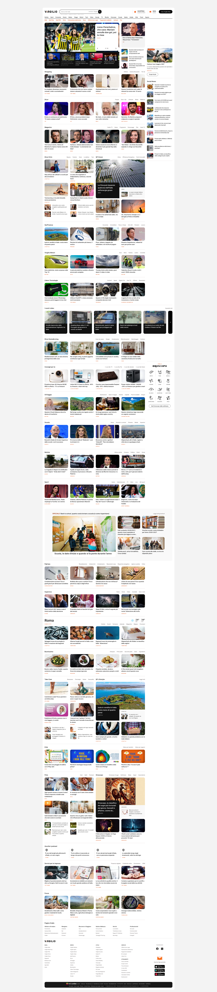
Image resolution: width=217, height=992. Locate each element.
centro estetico (99, 931)
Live (136, 482)
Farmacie (115, 624)
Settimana (123, 775)
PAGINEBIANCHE (112, 983)
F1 (127, 482)
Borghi (143, 394)
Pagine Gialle (49, 923)
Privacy (81, 986)
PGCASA (106, 983)
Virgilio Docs (48, 956)
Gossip (97, 17)
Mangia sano (48, 722)
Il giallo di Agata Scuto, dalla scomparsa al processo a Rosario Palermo (81, 472)
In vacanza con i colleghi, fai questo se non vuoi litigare (135, 716)
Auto (120, 252)
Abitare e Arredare (50, 926)
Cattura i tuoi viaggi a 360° (156, 64)
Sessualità (91, 679)
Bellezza (123, 93)
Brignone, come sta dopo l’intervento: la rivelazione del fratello (130, 501)
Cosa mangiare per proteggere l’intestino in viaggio (58, 736)
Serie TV (142, 127)
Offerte (126, 71)
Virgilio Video (73, 954)
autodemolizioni (82, 931)
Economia (58, 17)
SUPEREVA (148, 983)
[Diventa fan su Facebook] (157, 948)
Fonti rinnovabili (140, 157)
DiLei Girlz (48, 157)
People (117, 99)
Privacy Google (81, 14)
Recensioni (142, 280)
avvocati (132, 928)
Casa (46, 360)
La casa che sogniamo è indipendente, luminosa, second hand (80, 176)
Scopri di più (152, 74)
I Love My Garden (129, 367)
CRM (143, 863)
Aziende (122, 624)
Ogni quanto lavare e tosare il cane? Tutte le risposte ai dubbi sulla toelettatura (56, 794)
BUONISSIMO (142, 983)
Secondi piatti (128, 651)
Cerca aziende (124, 961)
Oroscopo (113, 17)
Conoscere (73, 701)
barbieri (97, 933)
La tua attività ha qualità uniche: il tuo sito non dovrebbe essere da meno (106, 883)
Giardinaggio (134, 339)
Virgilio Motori (50, 253)
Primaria (130, 422)
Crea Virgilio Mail (165, 11)
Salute (126, 17)
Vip (123, 41)
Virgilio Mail (47, 947)
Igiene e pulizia (135, 564)
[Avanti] (170, 322)
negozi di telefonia (117, 933)
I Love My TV (108, 367)
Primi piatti (120, 651)
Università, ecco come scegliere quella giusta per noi (59, 206)
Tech (86, 17)
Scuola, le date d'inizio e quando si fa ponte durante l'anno (83, 553)
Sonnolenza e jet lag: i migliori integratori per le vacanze (59, 729)
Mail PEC (58, 20)
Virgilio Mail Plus (48, 949)
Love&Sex (86, 157)
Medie (136, 422)
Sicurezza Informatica (127, 302)
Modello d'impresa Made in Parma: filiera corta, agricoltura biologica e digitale (81, 913)
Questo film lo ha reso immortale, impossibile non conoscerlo (137, 65)
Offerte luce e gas (93, 20)
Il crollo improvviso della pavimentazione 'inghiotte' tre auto (55, 327)
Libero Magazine (74, 971)
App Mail (47, 965)
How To (129, 280)
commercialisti (133, 931)
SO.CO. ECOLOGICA (49, 915)
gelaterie (64, 928)
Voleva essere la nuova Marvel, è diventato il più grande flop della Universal (106, 147)
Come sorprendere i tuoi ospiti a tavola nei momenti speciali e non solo (106, 913)
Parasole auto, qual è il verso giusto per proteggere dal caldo (104, 327)
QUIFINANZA (135, 983)
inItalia (131, 17)
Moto (125, 252)
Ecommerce (137, 863)
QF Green (99, 157)
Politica (133, 452)
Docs (84, 20)
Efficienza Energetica (128, 157)
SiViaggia (48, 395)
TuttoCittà (98, 976)
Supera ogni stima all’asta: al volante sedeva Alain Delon (106, 30)
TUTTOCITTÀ (120, 983)
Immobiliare (113, 225)
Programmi (123, 127)
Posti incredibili (135, 394)
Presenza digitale (116, 863)
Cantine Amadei (74, 917)
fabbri (46, 935)
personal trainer (134, 933)
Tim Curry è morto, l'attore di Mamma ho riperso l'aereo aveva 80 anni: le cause (56, 147)
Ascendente (141, 775)
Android (109, 280)
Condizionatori (48, 585)
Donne (64, 17)
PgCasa (47, 564)
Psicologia (78, 679)
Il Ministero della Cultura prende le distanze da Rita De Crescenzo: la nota (107, 472)
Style (80, 157)
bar (62, 931)
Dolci (135, 651)
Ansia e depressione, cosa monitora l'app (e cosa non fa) (85, 736)
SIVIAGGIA (129, 983)
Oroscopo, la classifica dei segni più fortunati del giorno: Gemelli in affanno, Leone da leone (107, 807)
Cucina (46, 673)
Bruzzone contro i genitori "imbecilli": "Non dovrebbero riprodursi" (105, 442)
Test (92, 157)
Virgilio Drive (48, 954)
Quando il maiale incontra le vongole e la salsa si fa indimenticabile (163, 86)
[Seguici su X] (162, 948)
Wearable (98, 302)
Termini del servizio (73, 14)
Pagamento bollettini (105, 20)
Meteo (70, 17)
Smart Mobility (99, 960)
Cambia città (48, 624)
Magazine (48, 127)
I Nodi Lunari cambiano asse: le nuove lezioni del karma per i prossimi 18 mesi (131, 836)
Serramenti (124, 585)
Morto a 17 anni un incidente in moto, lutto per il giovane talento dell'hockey (131, 472)
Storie (143, 452)
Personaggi (131, 127)
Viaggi (76, 17)
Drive (64, 20)
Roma (49, 620)
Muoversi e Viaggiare (85, 926)
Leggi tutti (142, 679)
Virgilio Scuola (99, 951)
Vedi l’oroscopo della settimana (159, 406)
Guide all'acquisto (135, 71)
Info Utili (130, 225)
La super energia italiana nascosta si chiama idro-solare (136, 193)
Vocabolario (124, 970)
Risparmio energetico (123, 564)
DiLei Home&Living (51, 339)
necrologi (115, 935)
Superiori (142, 422)
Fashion (75, 157)
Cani (81, 775)
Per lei (143, 71)
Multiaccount (48, 960)
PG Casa (98, 969)
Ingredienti (142, 651)
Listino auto (98, 958)
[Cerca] (99, 11)
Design (108, 339)
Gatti (86, 775)
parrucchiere (99, 928)
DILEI (125, 983)
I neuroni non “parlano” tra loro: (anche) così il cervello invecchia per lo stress (82, 720)
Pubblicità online (127, 863)
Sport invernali (125, 505)
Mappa (136, 624)
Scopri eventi (124, 963)
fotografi (132, 935)
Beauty (69, 157)
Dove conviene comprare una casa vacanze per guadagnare (136, 58)
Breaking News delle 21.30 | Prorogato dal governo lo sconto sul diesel (80, 327)
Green (99, 192)
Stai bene (47, 701)
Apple (115, 280)
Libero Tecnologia (51, 280)
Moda (136, 99)
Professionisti (134, 926)
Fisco (97, 246)
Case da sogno (100, 339)
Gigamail (47, 958)
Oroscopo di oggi (114, 775)
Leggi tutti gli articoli (159, 513)
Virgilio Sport (73, 949)
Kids (46, 747)
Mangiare (64, 926)
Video (91, 17)
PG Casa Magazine (100, 971)
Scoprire (72, 724)
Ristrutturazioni (125, 339)
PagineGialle (99, 965)
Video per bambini (128, 747)
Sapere (147, 17)
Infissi (143, 564)
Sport (51, 17)
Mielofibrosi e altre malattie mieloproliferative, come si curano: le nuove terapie (162, 117)
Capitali (127, 394)
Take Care (48, 679)
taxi (80, 928)
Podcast (91, 775)
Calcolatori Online (125, 974)
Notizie (46, 17)
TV (102, 17)
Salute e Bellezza (100, 926)
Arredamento (115, 339)
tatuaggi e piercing (100, 935)
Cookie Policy (87, 986)
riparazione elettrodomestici (51, 933)
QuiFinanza (49, 225)
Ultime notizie (118, 452)
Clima (119, 157)
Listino (136, 252)
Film (137, 127)
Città (136, 17)
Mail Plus (51, 20)
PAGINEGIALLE (89, 983)
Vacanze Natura (125, 416)
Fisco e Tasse (122, 225)
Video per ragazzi (140, 747)
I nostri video (49, 308)
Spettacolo (124, 121)
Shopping (98, 947)
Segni (134, 775)
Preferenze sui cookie (95, 986)
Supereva (48, 592)
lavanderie (115, 928)
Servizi (115, 926)
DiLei (46, 99)
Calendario (47, 962)
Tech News (73, 302)
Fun (121, 20)
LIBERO (78, 983)
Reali (97, 121)
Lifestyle (130, 99)
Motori (81, 17)
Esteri (138, 452)
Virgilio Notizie (73, 947)
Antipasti (112, 651)
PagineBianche (99, 973)
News (116, 127)
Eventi (109, 624)
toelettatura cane (117, 931)
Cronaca (126, 452)
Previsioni (142, 624)
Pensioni (137, 225)
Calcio (113, 482)
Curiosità (99, 35)
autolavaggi (81, 935)
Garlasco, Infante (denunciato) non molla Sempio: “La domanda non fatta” (81, 147)
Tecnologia (99, 93)
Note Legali (76, 986)
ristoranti (64, 933)
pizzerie (64, 935)
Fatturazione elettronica (74, 20)
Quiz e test (142, 592)
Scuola (120, 17)
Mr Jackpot (124, 954)
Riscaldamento (83, 564)
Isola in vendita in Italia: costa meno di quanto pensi (107, 710)
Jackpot (115, 20)
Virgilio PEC (47, 951)
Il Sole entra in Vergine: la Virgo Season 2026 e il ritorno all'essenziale (106, 836)
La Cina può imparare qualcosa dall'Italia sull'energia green (106, 187)
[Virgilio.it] (51, 12)
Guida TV (109, 127)
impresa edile (48, 931)
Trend (141, 17)
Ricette (107, 17)
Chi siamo (71, 986)
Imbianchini (92, 564)
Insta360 (149, 70)
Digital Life (122, 280)
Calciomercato (121, 482)
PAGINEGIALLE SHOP (98, 983)
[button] (116, 48)
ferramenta (47, 928)
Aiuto (46, 967)
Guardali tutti (168, 308)
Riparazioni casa (111, 564)
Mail (46, 20)
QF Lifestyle (100, 679)
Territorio (73, 645)
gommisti (81, 933)
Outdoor (142, 339)
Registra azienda (100, 967)
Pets (46, 775)
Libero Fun (123, 956)
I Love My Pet (118, 367)
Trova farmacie (125, 966)
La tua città (124, 968)
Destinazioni (103, 394)
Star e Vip (123, 99)
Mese (129, 775)
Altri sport (142, 482)
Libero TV (72, 973)
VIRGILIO (83, 983)
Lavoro (143, 225)
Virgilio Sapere (99, 949)
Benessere (70, 679)
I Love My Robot (140, 367)
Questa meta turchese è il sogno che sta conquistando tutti (136, 51)
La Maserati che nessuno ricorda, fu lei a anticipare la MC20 (163, 109)
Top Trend (47, 93)
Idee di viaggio (113, 394)
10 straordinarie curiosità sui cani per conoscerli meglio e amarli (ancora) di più (60, 824)
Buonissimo (49, 652)
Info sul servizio (64, 14)
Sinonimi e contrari (121, 422)
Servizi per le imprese (53, 863)
